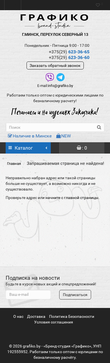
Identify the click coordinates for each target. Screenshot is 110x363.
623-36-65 (69, 51)
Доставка (36, 316)
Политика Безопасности (71, 316)
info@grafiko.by (60, 86)
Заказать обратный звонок (55, 65)
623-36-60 (69, 57)
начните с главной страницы (71, 197)
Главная (14, 163)
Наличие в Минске (32, 136)
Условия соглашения (53, 322)
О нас (18, 316)
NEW (66, 136)
